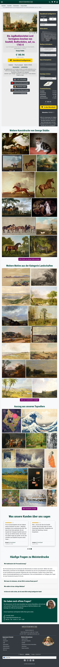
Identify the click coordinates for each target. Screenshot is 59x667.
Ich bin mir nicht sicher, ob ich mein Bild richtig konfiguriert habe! (23, 591)
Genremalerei (16, 5)
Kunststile (9, 5)
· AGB (4, 642)
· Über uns (5, 650)
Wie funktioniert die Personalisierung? (15, 564)
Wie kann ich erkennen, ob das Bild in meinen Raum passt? (21, 581)
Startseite (4, 5)
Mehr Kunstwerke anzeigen (29, 508)
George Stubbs (24, 5)
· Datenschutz (5, 644)
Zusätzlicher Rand (43, 23)
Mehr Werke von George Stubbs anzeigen (29, 259)
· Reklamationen (6, 648)
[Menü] (1, 2)
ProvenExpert (13, 542)
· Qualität (23, 642)
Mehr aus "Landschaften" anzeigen (29, 400)
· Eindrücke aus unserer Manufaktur (28, 644)
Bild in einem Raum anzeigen (21, 90)
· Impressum (5, 640)
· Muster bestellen (25, 648)
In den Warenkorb (49, 107)
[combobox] (48, 25)
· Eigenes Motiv (24, 639)
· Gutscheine (24, 646)
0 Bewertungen (23, 93)
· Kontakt (4, 639)
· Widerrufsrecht (6, 646)
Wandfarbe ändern (21, 86)
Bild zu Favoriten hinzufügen (21, 83)
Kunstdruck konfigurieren (21, 60)
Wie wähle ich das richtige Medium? (14, 586)
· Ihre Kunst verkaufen (26, 640)
